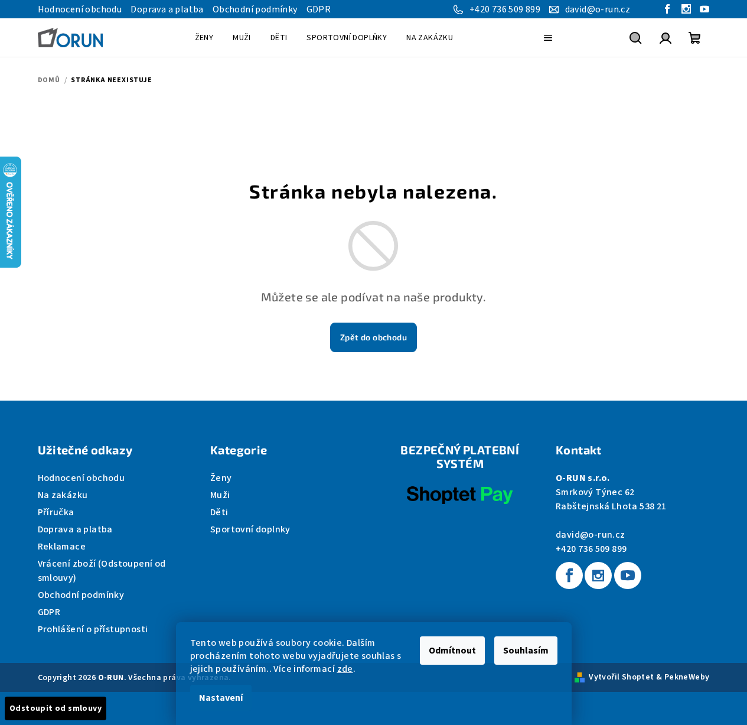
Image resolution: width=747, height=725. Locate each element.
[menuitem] (204, 37)
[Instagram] (598, 575)
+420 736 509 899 (591, 548)
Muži (220, 495)
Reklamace (62, 546)
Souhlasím (526, 650)
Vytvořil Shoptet (621, 677)
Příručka (56, 512)
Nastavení (221, 697)
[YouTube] (627, 575)
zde (345, 668)
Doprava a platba (167, 9)
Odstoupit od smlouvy (55, 708)
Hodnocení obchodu (80, 9)
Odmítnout (452, 650)
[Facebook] (569, 575)
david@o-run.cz (590, 534)
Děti (219, 512)
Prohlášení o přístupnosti (93, 629)
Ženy (221, 478)
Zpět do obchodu (373, 337)
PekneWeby (687, 677)
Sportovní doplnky (250, 529)
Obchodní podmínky (255, 9)
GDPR (318, 9)
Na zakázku (63, 495)
